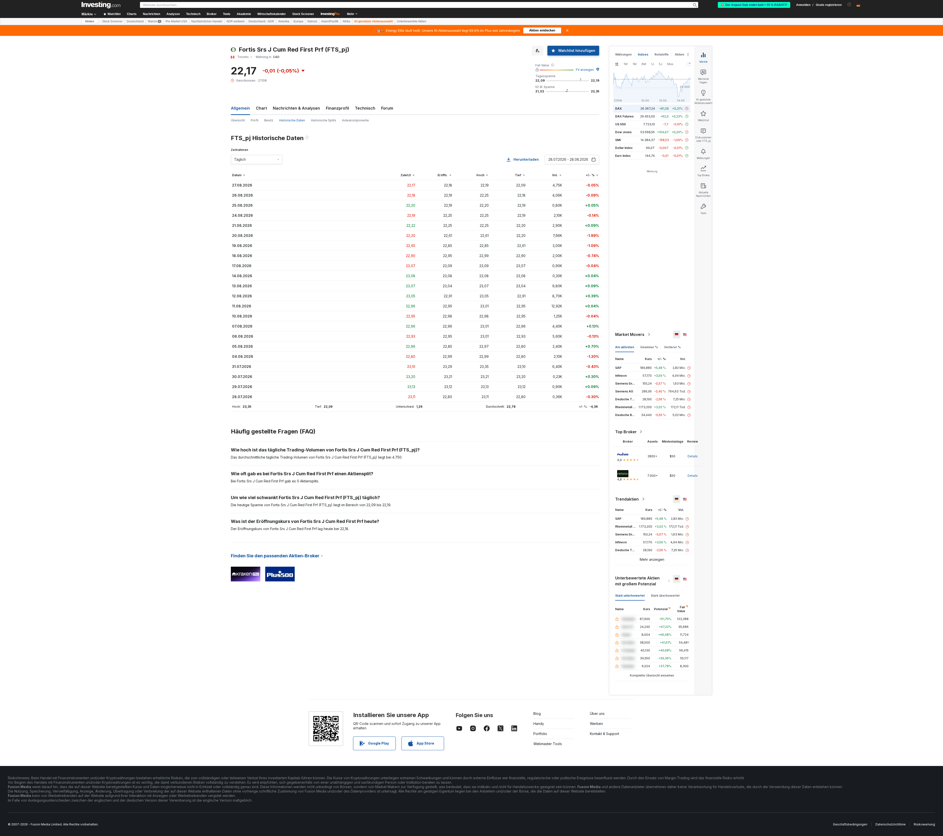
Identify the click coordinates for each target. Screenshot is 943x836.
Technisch (365, 108)
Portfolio (540, 734)
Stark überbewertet (665, 595)
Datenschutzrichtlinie (890, 824)
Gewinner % (649, 347)
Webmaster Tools (547, 744)
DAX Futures (624, 116)
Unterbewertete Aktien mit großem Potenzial (637, 581)
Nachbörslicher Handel (206, 21)
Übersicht (238, 120)
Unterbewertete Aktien (411, 21)
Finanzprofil (337, 108)
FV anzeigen (585, 70)
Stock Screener (303, 14)
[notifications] (849, 4)
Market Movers (629, 334)
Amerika (283, 21)
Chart (261, 108)
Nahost (312, 21)
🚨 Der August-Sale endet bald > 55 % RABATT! (754, 5)
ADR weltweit (235, 21)
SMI (618, 140)
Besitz (268, 120)
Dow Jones (623, 132)
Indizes (643, 54)
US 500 (620, 124)
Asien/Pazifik (329, 21)
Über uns (597, 713)
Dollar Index (624, 148)
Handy (538, 723)
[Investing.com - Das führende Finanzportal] (101, 4)
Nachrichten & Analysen (296, 108)
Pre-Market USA (176, 21)
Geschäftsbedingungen (850, 824)
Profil (254, 120)
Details (693, 456)
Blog (537, 713)
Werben (596, 723)
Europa (298, 21)
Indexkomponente (355, 120)
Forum (387, 108)
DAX (618, 108)
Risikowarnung (924, 824)
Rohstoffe (661, 54)
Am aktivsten (624, 347)
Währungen (623, 54)
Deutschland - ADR (261, 21)
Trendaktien (627, 499)
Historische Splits (323, 120)
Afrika (346, 21)
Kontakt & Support (604, 734)
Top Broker (626, 431)
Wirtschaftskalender (271, 14)
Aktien (89, 21)
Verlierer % (672, 347)
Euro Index (623, 156)
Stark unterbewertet (630, 595)
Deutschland (135, 21)
